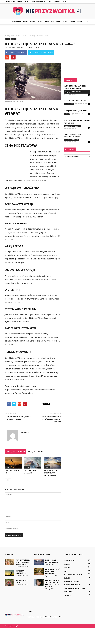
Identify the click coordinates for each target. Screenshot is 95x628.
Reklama (57, 2)
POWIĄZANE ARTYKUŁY (15, 452)
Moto (7, 39)
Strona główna (38, 2)
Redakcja (12, 47)
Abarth (67, 114)
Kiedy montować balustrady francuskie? (52, 571)
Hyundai (67, 595)
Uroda (65, 21)
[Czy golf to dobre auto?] (9, 573)
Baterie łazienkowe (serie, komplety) (73, 91)
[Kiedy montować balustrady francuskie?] (39, 571)
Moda (40, 21)
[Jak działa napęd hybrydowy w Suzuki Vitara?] (52, 463)
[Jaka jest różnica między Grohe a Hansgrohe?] (9, 562)
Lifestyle (33, 21)
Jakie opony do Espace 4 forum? (52, 561)
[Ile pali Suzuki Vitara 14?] (32, 463)
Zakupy (72, 21)
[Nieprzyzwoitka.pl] (47, 11)
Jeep (65, 571)
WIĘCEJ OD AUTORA (35, 452)
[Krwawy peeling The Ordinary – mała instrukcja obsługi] (39, 582)
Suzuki (13, 39)
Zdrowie (80, 21)
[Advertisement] (47, 29)
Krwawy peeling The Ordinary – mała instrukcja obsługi (52, 583)
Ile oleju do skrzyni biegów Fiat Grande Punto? (51, 419)
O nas (49, 2)
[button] (87, 21)
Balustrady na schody (72, 126)
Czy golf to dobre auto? (75, 101)
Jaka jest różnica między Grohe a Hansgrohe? (75, 87)
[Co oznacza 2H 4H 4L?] (13, 463)
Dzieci (25, 21)
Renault (67, 564)
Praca (46, 21)
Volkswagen (69, 104)
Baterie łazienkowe (71, 139)
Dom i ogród (16, 21)
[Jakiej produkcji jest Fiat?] (9, 582)
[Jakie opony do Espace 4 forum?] (39, 562)
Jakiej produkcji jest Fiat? (75, 111)
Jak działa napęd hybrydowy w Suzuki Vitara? (50, 472)
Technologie (55, 21)
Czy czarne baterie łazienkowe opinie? (72, 135)
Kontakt (65, 2)
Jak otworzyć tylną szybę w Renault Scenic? (17, 418)
